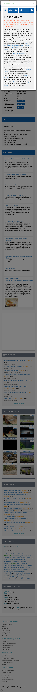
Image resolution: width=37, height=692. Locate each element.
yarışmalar (15, 46)
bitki (27, 46)
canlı (12, 47)
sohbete (6, 49)
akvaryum (19, 47)
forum (27, 44)
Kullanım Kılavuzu (19, 53)
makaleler (7, 46)
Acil (14, 81)
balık (22, 46)
